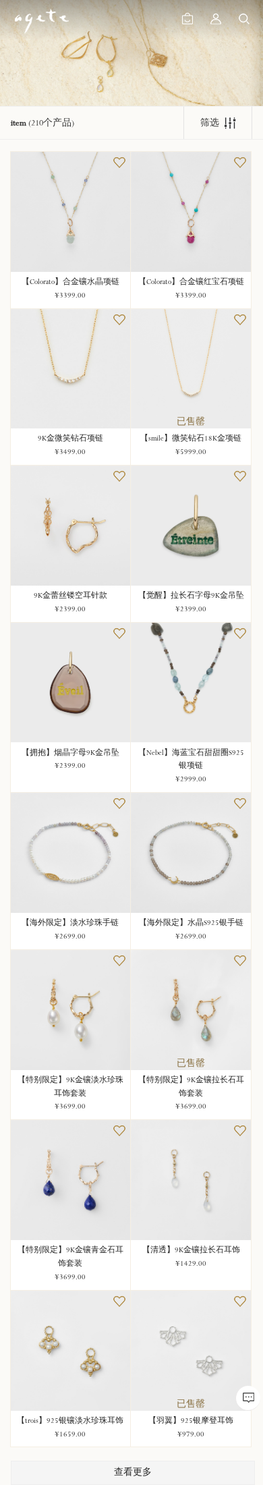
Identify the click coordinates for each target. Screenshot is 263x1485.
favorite (119, 162)
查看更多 (133, 1472)
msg (248, 1398)
